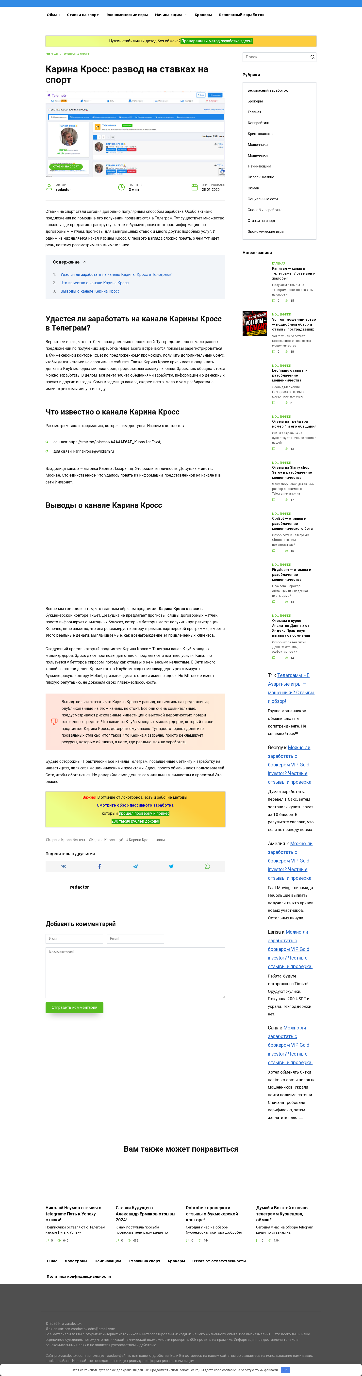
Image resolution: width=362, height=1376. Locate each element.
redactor (79, 887)
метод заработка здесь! (230, 41)
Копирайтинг (258, 123)
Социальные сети (263, 199)
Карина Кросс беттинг (67, 840)
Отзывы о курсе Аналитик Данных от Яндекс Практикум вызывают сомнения (291, 628)
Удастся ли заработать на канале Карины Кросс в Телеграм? (116, 274)
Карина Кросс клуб (107, 840)
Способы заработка (265, 210)
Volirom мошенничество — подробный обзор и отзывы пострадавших (294, 324)
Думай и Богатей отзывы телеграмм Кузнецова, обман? (282, 1213)
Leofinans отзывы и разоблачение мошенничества (290, 376)
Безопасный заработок (241, 14)
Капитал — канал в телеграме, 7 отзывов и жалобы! (293, 273)
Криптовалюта (260, 134)
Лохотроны (76, 1260)
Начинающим (168, 14)
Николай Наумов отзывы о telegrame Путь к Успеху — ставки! (73, 1213)
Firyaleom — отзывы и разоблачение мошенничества (291, 575)
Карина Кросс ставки (147, 840)
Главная (254, 112)
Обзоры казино (261, 177)
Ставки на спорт (83, 14)
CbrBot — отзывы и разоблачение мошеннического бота (292, 524)
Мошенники (258, 144)
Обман (53, 14)
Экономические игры (127, 14)
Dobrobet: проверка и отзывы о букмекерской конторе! (212, 1213)
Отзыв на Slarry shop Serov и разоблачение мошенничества (292, 473)
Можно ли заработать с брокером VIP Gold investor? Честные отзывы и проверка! (290, 765)
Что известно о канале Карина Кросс (95, 283)
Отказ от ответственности (219, 1260)
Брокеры (203, 14)
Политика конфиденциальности (79, 1276)
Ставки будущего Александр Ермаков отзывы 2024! (145, 1213)
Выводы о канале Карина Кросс (90, 291)
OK (285, 1370)
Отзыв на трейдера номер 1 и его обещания (294, 424)
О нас (52, 1260)
